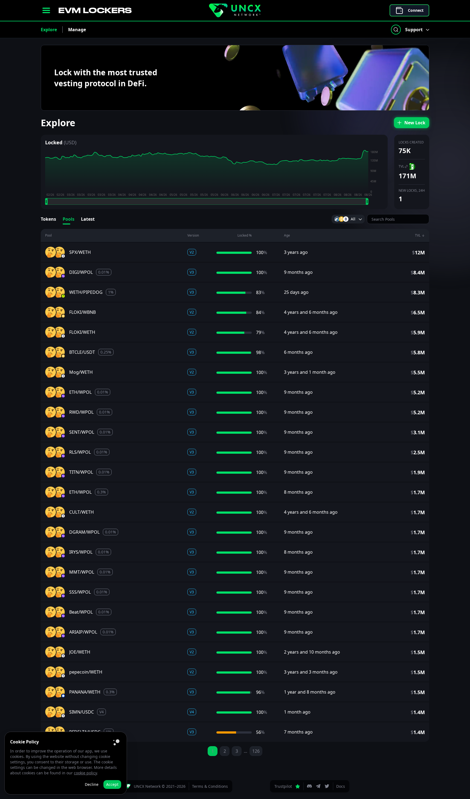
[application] (214, 177)
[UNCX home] (235, 10)
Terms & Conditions (210, 786)
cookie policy (85, 772)
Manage (77, 30)
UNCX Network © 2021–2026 (159, 786)
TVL (401, 166)
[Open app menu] (46, 10)
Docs (340, 786)
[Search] (396, 30)
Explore (49, 30)
